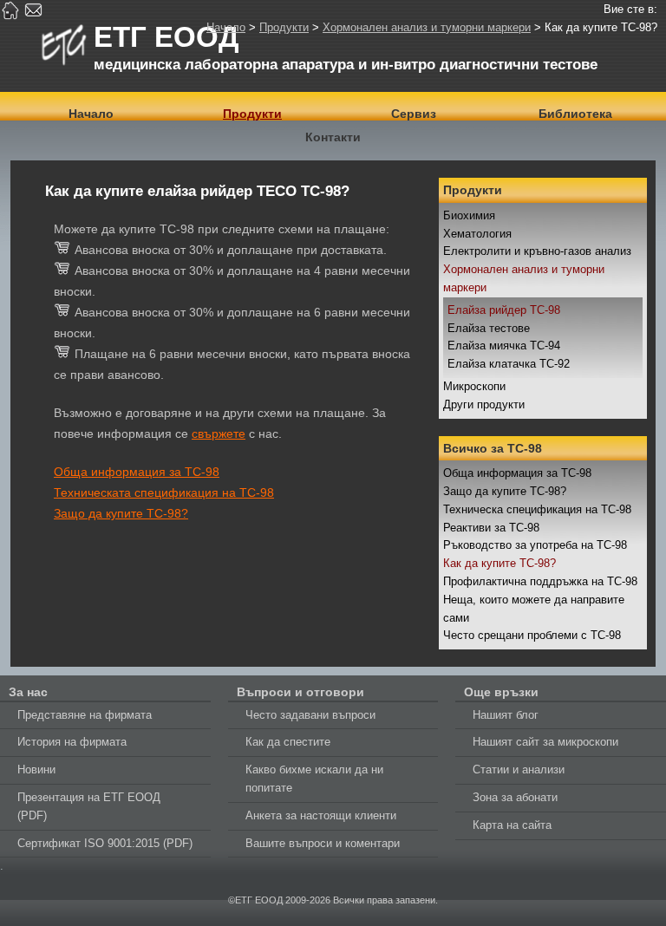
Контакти (333, 137)
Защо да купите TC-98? (504, 491)
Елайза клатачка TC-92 (508, 363)
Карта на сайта (512, 824)
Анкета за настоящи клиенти (320, 815)
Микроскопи (474, 386)
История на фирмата (72, 741)
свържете (218, 433)
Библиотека (575, 114)
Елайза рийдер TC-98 (503, 309)
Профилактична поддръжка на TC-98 (540, 581)
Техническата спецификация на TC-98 (164, 492)
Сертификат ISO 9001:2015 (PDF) (105, 843)
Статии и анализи (519, 769)
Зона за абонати (515, 797)
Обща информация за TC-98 (517, 472)
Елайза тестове (488, 328)
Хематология (477, 233)
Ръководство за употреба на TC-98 (535, 544)
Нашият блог (506, 714)
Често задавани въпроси (310, 714)
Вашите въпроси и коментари (322, 843)
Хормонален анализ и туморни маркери (427, 27)
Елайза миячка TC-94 (503, 345)
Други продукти (484, 404)
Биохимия (469, 215)
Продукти (284, 27)
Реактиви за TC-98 (491, 527)
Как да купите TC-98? (499, 563)
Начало (225, 27)
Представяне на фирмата (84, 714)
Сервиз (413, 114)
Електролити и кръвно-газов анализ (537, 251)
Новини (36, 769)
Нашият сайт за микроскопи (545, 741)
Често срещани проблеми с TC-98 (532, 635)
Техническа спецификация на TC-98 (537, 509)
